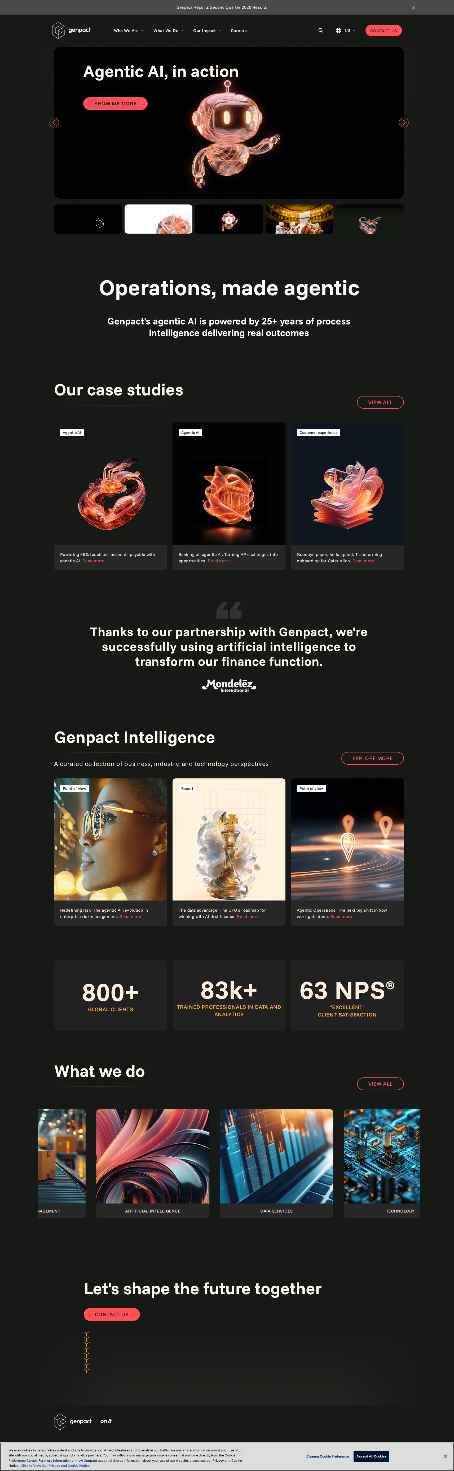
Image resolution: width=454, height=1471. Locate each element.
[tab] (88, 219)
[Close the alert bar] (413, 8)
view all (380, 1083)
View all (380, 402)
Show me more (115, 103)
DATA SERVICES (201, 1211)
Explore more (372, 758)
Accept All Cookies (371, 1456)
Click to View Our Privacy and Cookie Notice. (55, 1465)
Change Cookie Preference (327, 1456)
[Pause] (229, 220)
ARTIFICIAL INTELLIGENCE (77, 1211)
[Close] (445, 1456)
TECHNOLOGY (325, 1211)
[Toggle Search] (321, 30)
